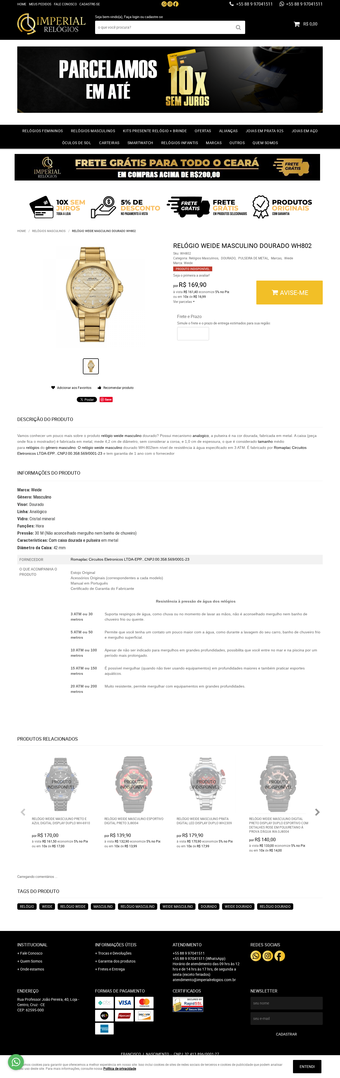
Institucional (32, 945)
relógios (32, 447)
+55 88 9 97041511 (254, 4)
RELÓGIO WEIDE (73, 906)
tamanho (265, 441)
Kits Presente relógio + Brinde (155, 130)
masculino (133, 435)
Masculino (42, 497)
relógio (106, 435)
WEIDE (47, 906)
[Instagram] (170, 4)
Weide (36, 489)
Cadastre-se (89, 4)
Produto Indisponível (61, 784)
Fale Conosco (65, 4)
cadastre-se (154, 16)
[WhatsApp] (164, 4)
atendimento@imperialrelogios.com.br (204, 979)
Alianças (228, 130)
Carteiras (109, 142)
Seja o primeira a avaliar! (191, 275)
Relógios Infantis (179, 142)
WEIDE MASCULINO (178, 906)
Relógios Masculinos (93, 130)
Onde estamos (32, 969)
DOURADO (209, 906)
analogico (201, 435)
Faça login (131, 16)
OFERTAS (203, 130)
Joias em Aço (305, 130)
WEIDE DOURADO (238, 906)
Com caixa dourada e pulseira (75, 540)
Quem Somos (265, 142)
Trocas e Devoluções (114, 953)
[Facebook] (175, 4)
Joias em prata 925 (265, 130)
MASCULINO (103, 906)
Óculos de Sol (76, 142)
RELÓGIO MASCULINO (138, 906)
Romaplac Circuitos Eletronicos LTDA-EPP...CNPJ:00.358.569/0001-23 (130, 559)
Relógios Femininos (42, 130)
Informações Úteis (116, 945)
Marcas (214, 142)
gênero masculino (61, 447)
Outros (237, 142)
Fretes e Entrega (111, 969)
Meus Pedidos (40, 4)
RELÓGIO (27, 906)
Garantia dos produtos (116, 961)
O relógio (86, 447)
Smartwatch (140, 142)
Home (21, 4)
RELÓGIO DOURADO (275, 906)
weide (119, 435)
